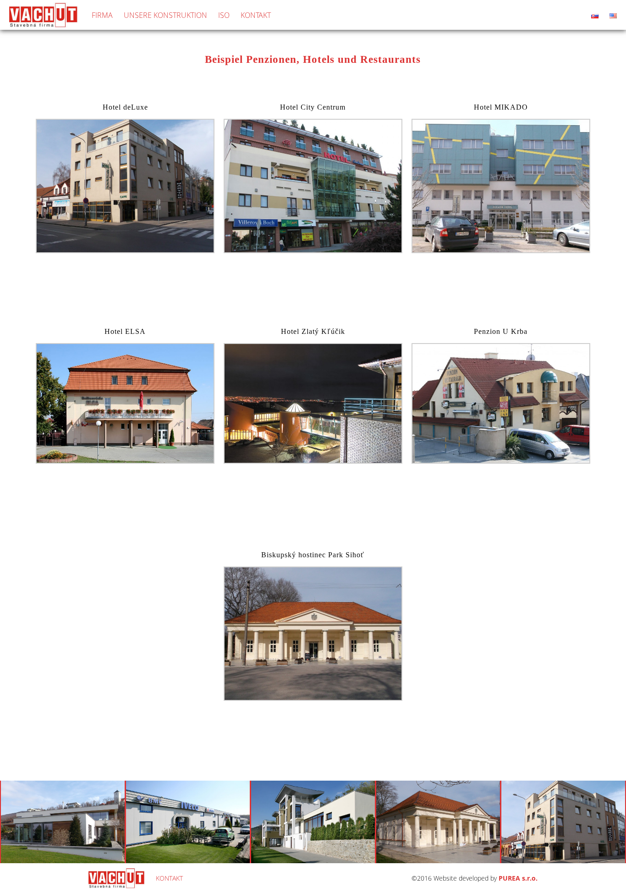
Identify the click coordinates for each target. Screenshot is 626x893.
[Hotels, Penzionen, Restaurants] (125, 250)
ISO (224, 15)
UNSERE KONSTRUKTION (165, 15)
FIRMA (102, 15)
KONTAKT (256, 15)
